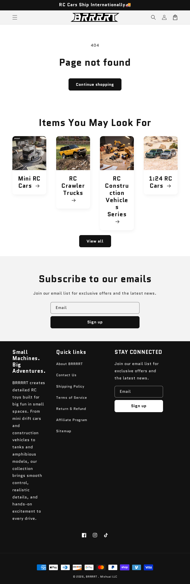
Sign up (95, 322)
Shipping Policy (70, 386)
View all (95, 241)
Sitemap (63, 431)
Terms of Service (71, 397)
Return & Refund (71, 408)
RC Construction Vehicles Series (117, 196)
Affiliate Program (71, 419)
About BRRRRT (69, 363)
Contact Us (66, 374)
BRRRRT (91, 577)
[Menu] (14, 17)
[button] (153, 17)
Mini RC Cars (29, 182)
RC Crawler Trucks (73, 186)
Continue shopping (95, 84)
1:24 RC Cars (160, 182)
